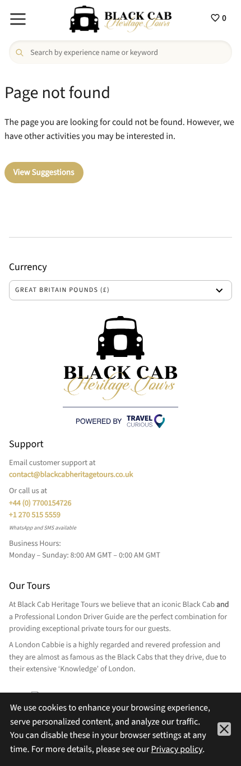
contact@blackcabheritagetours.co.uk (71, 474)
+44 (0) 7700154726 (40, 503)
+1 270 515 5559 (35, 515)
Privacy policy (176, 750)
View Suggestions (44, 172)
